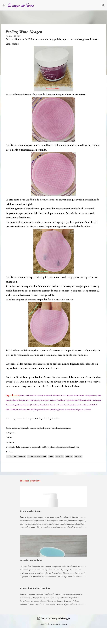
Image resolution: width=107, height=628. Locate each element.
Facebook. (10, 442)
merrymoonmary (61, 624)
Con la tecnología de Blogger (55, 618)
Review (78, 456)
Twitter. (9, 437)
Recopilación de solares (31, 560)
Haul (51, 456)
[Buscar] (37, 5)
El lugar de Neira (21, 5)
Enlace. (76, 386)
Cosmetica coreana (16, 456)
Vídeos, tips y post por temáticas (35, 588)
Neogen (59, 456)
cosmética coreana (37, 456)
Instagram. (10, 433)
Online (69, 456)
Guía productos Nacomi (31, 511)
